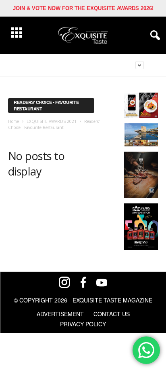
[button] (153, 35)
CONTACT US (111, 314)
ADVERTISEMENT (60, 314)
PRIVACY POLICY (83, 324)
